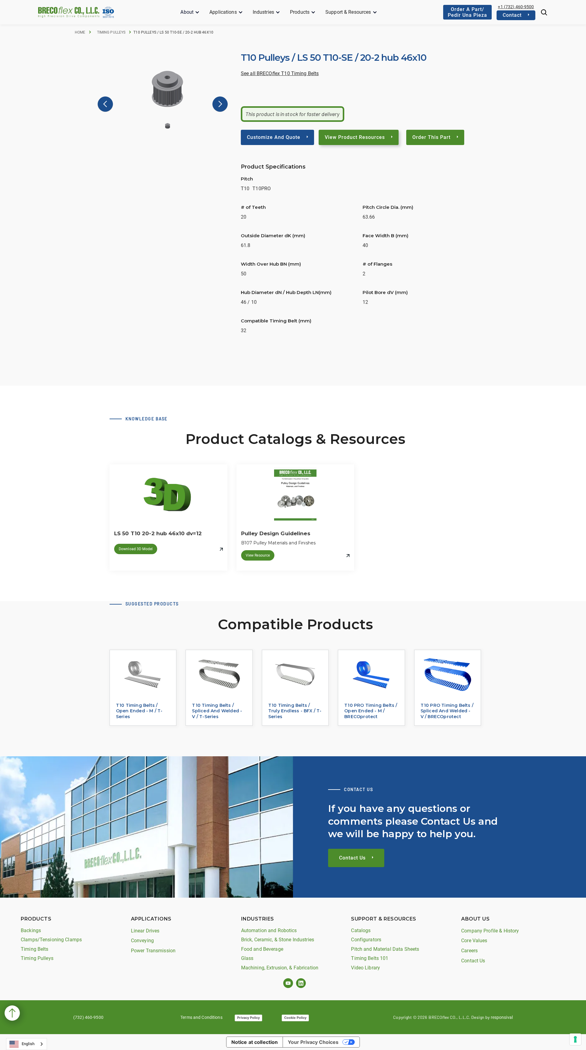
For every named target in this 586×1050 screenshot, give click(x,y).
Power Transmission (153, 951)
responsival (502, 1017)
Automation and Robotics (269, 930)
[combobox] (26, 1044)
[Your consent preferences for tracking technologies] (575, 1039)
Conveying (142, 940)
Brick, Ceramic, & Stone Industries (277, 940)
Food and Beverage (262, 949)
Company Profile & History (490, 931)
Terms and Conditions (201, 1017)
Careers (469, 951)
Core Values (474, 940)
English (28, 1043)
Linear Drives (145, 931)
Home (80, 32)
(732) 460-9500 (88, 1017)
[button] (190, 12)
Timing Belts (35, 949)
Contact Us (473, 961)
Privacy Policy (248, 1017)
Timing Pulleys (111, 32)
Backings (31, 930)
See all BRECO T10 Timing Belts (280, 73)
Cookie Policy (295, 1017)
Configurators (366, 940)
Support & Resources (348, 12)
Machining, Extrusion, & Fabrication (280, 968)
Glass (247, 958)
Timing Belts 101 (369, 958)
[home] (68, 12)
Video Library (365, 968)
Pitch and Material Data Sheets (385, 949)
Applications (223, 12)
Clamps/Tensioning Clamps (51, 940)
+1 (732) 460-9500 (516, 7)
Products (299, 12)
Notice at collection (254, 1042)
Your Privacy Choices (313, 1042)
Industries (263, 12)
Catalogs (361, 930)
